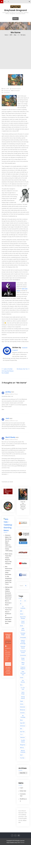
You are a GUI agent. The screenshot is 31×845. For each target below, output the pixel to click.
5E (20, 603)
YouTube (22, 758)
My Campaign (16, 90)
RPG (21, 728)
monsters (22, 712)
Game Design (23, 693)
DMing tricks (22, 663)
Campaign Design (22, 634)
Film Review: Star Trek (22, 369)
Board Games (23, 622)
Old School (22, 725)
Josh (7, 418)
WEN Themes (21, 842)
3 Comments (6, 92)
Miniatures (22, 709)
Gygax (21, 701)
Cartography (23, 637)
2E (25, 600)
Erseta (21, 677)
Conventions (23, 655)
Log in (21, 787)
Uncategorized (6, 90)
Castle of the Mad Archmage (22, 642)
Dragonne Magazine (23, 668)
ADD (21, 611)
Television (22, 737)
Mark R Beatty (10, 437)
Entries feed (23, 791)
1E (20, 600)
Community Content (23, 651)
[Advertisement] (15, 52)
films (21, 685)
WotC (21, 755)
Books (21, 625)
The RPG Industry (23, 741)
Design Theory (23, 659)
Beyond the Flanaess (23, 617)
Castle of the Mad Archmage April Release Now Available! (8, 371)
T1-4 (21, 734)
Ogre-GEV (22, 723)
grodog (8, 392)
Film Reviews (23, 681)
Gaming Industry (23, 697)
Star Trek (22, 731)
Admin (21, 614)
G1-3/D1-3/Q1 (23, 688)
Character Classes (23, 647)
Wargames (22, 744)
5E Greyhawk (23, 607)
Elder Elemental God (23, 673)
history (21, 704)
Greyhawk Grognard (15, 10)
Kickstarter (22, 707)
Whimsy (22, 747)
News (21, 720)
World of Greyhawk (23, 751)
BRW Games (23, 629)
